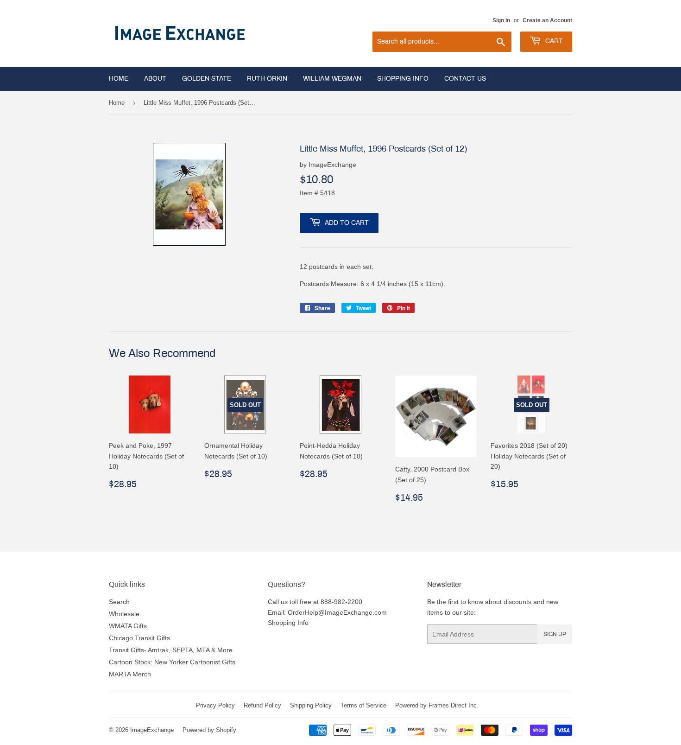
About (155, 78)
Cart (553, 41)
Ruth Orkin (267, 78)
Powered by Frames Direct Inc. (437, 705)
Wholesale (124, 614)
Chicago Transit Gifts (139, 638)
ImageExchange (152, 729)
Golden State (206, 78)
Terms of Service (363, 705)
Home (118, 78)
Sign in (501, 20)
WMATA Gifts (128, 626)
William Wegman (332, 78)
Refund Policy (262, 705)
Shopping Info (403, 78)
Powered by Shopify (209, 729)
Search (119, 601)
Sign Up (554, 634)
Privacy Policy (215, 705)
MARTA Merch (130, 674)
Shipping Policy (311, 705)
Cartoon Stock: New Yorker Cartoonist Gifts (172, 662)
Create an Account (547, 20)
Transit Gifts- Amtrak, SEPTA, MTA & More (171, 650)
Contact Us (465, 78)
